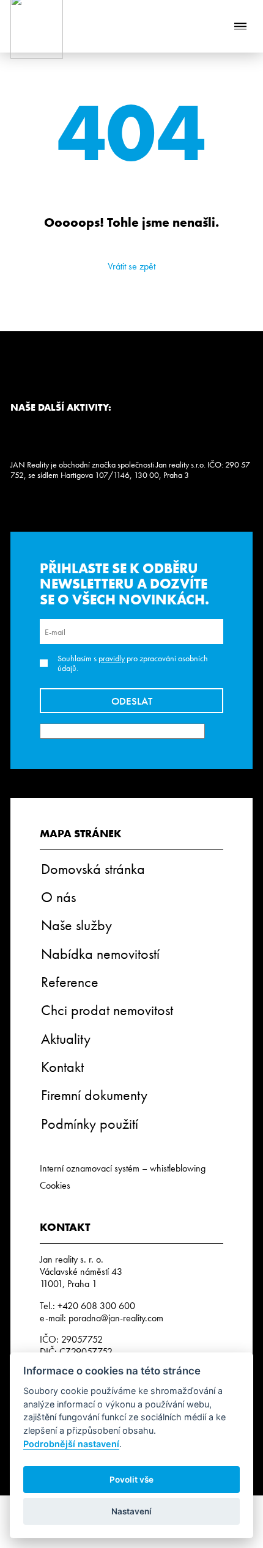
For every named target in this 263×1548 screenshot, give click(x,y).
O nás (58, 896)
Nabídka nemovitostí (100, 953)
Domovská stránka (93, 868)
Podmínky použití (89, 1123)
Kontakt (62, 1066)
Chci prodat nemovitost (107, 1009)
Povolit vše (131, 1479)
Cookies (55, 1185)
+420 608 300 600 (96, 1305)
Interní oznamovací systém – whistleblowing (123, 1168)
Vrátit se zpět (131, 266)
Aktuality (66, 1038)
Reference (69, 981)
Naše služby (76, 924)
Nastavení (131, 1511)
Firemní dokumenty (94, 1094)
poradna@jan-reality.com (116, 1317)
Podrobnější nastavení (71, 1444)
